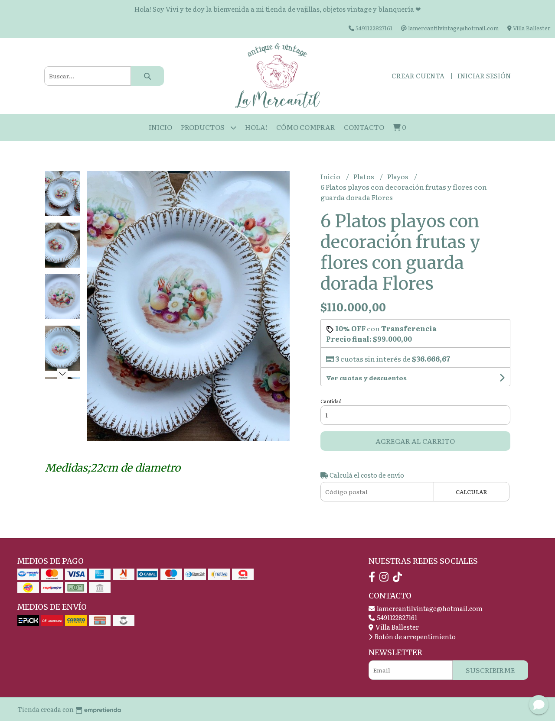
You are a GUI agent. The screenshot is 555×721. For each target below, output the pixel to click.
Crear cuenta (418, 76)
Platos (364, 176)
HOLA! (256, 127)
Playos (398, 176)
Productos (203, 127)
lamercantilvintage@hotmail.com (429, 608)
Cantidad (331, 401)
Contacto (364, 127)
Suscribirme (490, 670)
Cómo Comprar (305, 127)
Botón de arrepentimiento (414, 636)
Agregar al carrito (415, 441)
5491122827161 (396, 617)
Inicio (160, 127)
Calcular (471, 492)
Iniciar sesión (484, 76)
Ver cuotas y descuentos (366, 377)
